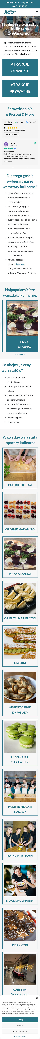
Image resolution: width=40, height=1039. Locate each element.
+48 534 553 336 (20, 6)
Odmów (20, 1025)
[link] (20, 326)
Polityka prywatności (20, 1036)
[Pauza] (36, 34)
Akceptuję (20, 1020)
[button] (37, 998)
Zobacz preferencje (20, 1031)
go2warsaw (19, 264)
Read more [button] (8, 162)
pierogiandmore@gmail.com (20, 2)
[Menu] (37, 12)
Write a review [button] (11, 134)
